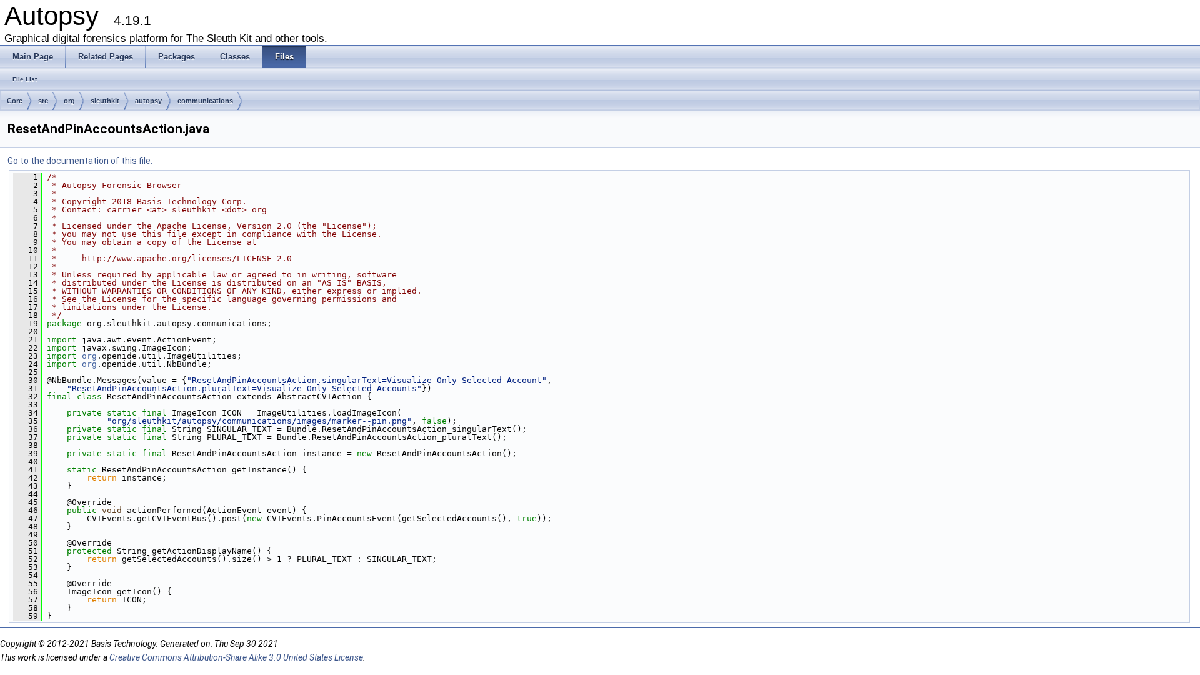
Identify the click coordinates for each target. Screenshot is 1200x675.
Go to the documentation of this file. (80, 161)
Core (14, 100)
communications (205, 100)
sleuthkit (105, 100)
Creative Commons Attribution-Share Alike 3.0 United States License (236, 657)
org (69, 100)
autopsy (148, 100)
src (43, 100)
